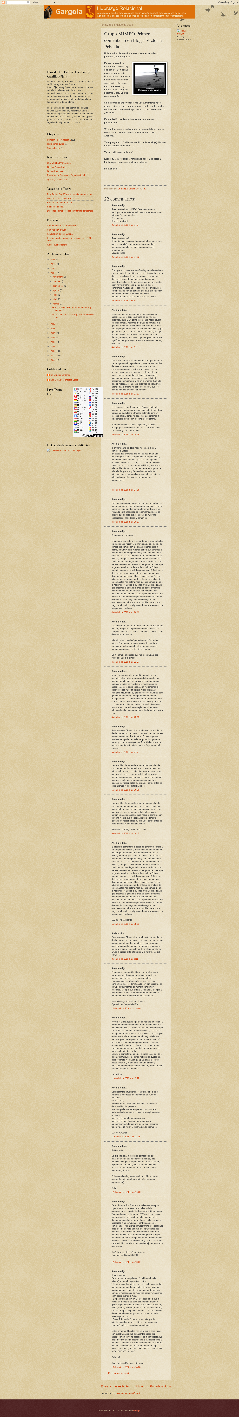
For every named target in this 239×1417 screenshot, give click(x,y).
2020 (53, 264)
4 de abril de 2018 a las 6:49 (125, 300)
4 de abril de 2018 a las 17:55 (125, 490)
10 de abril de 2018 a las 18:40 (126, 1008)
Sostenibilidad (53, 148)
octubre (57, 281)
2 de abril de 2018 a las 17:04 (125, 225)
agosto (56, 290)
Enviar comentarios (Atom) (127, 1393)
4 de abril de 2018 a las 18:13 (125, 522)
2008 (53, 360)
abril (55, 299)
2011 (53, 346)
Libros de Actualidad (56, 171)
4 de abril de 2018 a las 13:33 (125, 394)
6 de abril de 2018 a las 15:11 (125, 924)
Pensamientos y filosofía (59, 140)
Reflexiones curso (55, 144)
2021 (53, 259)
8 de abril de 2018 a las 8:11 (125, 959)
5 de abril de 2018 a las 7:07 (125, 752)
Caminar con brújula (56, 230)
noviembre (58, 277)
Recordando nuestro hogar (59, 202)
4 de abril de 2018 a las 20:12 (125, 612)
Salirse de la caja (55, 207)
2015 (53, 328)
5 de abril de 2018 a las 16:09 (125, 790)
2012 (53, 342)
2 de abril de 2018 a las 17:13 (125, 257)
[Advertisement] (67, 43)
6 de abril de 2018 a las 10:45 (125, 833)
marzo (56, 304)
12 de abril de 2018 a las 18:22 (126, 1262)
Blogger (136, 1410)
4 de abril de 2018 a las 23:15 (125, 717)
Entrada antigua (160, 1386)
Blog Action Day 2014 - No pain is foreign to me (69, 194)
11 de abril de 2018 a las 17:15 (126, 1136)
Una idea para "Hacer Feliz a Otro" (63, 198)
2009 (53, 355)
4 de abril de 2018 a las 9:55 (125, 347)
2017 (53, 324)
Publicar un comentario (119, 1373)
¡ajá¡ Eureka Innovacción (59, 163)
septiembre (58, 286)
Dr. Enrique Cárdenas (60, 375)
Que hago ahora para (57, 179)
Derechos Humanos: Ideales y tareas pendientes (70, 211)
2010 (53, 351)
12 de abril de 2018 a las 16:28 (126, 1192)
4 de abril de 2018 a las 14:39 (125, 434)
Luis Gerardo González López (64, 380)
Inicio (139, 1386)
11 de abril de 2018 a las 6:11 (125, 1078)
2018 (53, 273)
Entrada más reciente (115, 1386)
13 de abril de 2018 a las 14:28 (126, 1367)
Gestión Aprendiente (56, 167)
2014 (53, 333)
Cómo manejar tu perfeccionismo (62, 225)
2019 (53, 268)
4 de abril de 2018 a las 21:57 (125, 662)
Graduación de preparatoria (60, 234)
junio (55, 295)
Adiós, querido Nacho (57, 245)
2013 (53, 337)
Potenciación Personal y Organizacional (66, 175)
